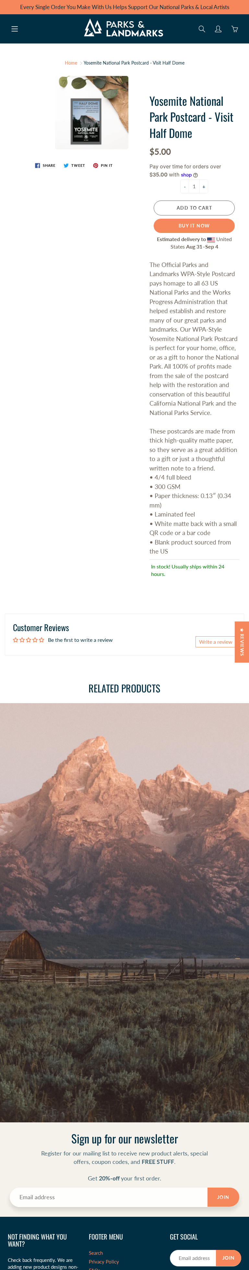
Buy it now (194, 225)
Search (96, 1253)
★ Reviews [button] (242, 642)
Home (71, 63)
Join (223, 1197)
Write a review (215, 642)
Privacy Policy (104, 1261)
